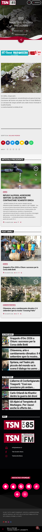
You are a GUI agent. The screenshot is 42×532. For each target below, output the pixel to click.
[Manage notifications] (37, 527)
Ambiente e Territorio (9, 305)
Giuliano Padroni (14, 135)
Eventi (5, 264)
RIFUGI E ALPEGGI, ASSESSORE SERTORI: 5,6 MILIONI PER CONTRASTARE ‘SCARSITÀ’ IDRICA (18, 198)
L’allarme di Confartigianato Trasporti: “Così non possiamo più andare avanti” (25, 385)
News (21, 18)
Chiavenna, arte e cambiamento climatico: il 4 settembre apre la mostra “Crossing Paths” (20, 309)
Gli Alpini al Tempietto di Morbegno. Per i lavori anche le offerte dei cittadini (23, 406)
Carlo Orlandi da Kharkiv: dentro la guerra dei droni (23, 394)
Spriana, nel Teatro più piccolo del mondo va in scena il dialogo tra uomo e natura (24, 367)
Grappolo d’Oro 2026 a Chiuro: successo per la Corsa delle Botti (20, 268)
